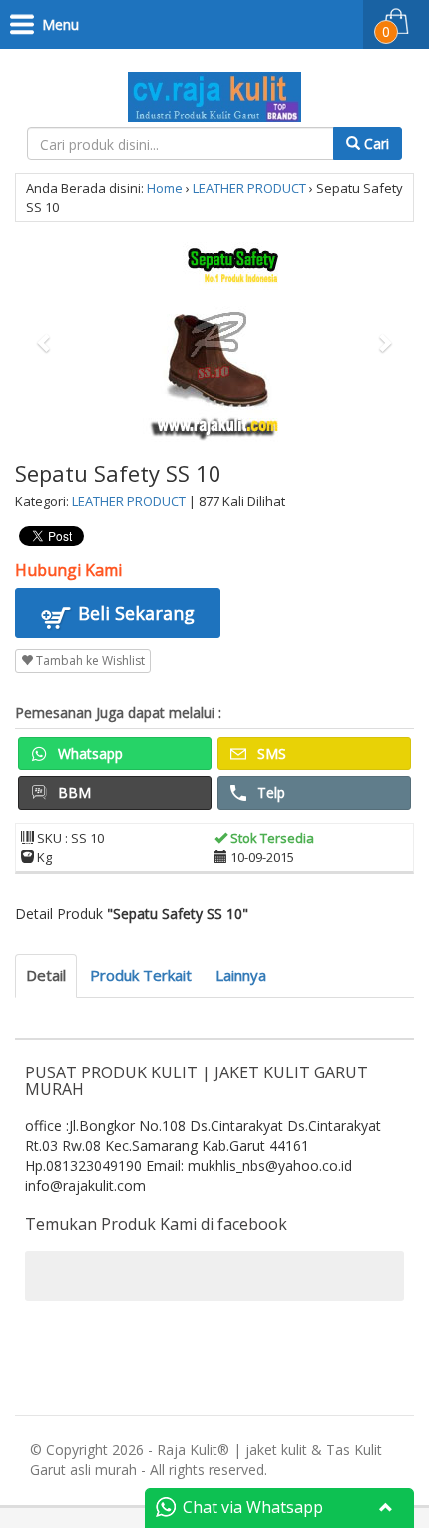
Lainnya (240, 975)
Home (165, 188)
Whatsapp (88, 753)
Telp (269, 792)
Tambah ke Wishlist (89, 660)
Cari (374, 143)
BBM (72, 792)
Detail (46, 975)
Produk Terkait (141, 975)
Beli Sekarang (134, 613)
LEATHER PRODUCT (249, 188)
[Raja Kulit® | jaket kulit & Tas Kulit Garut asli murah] (214, 93)
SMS (269, 753)
